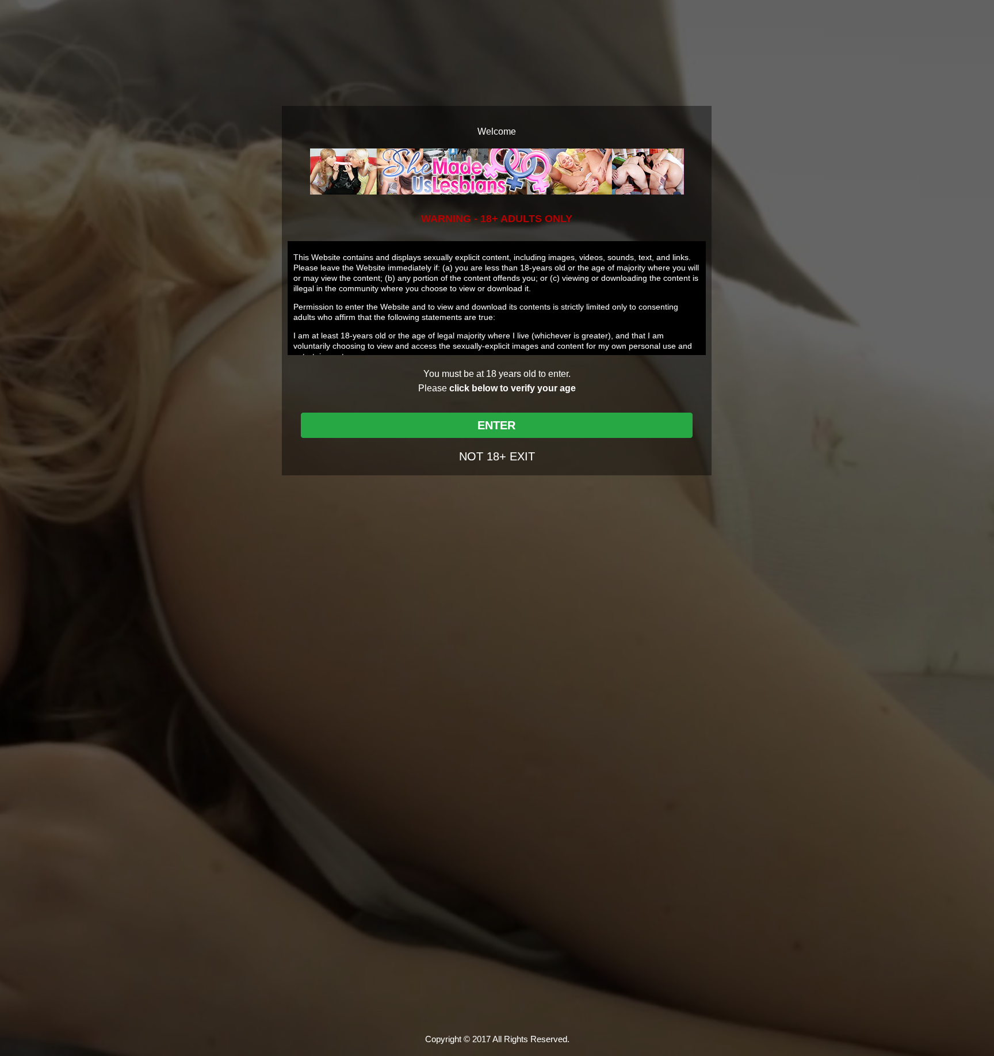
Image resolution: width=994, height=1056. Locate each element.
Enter (496, 425)
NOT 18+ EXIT (497, 456)
